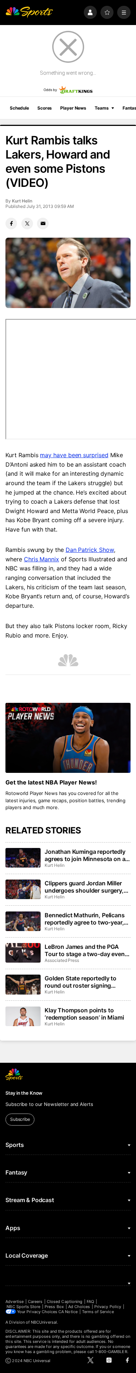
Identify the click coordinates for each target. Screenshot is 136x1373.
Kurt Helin (22, 201)
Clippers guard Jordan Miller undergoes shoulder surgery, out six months (84, 887)
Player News (73, 108)
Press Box (54, 1306)
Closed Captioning (64, 1301)
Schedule (19, 108)
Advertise (14, 1301)
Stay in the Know (23, 1093)
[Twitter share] (27, 223)
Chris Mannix (41, 559)
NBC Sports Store (23, 1306)
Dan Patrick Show (90, 549)
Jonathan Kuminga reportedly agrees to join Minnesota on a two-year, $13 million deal (85, 855)
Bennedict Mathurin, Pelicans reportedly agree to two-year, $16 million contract (85, 918)
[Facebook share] (11, 223)
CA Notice (68, 1311)
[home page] (29, 12)
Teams (101, 108)
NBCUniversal (44, 1322)
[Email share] (43, 223)
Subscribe (20, 1119)
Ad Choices (79, 1306)
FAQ (90, 1301)
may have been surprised (74, 455)
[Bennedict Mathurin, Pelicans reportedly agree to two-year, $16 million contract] (22, 921)
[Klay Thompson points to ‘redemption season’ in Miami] (22, 1016)
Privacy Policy (107, 1306)
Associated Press (62, 960)
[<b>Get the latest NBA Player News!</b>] (67, 738)
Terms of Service (98, 1311)
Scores (44, 108)
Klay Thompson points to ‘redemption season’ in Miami (84, 1014)
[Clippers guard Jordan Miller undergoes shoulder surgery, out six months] (22, 889)
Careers (35, 1301)
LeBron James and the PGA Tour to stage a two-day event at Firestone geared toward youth (86, 950)
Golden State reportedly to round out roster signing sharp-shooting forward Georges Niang (80, 982)
